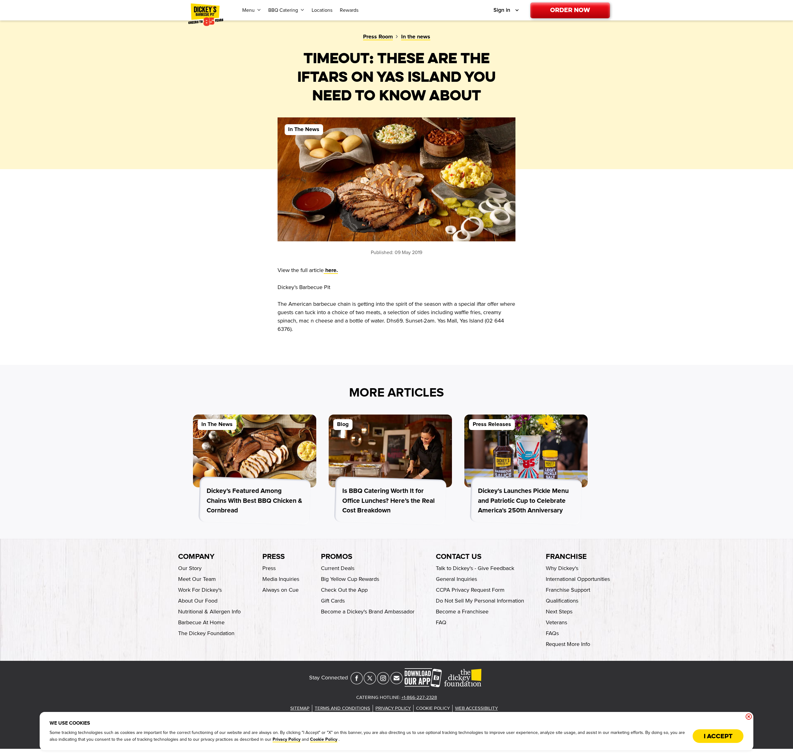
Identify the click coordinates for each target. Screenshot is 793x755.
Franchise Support (568, 589)
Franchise (566, 556)
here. (331, 270)
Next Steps (559, 611)
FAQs (552, 633)
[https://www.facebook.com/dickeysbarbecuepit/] (356, 682)
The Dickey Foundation (206, 633)
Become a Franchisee (462, 611)
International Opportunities (578, 579)
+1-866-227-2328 (419, 697)
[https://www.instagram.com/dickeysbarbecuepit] (383, 682)
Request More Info (568, 644)
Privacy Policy (286, 739)
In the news (415, 37)
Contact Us (458, 556)
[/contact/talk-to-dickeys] (396, 682)
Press (273, 556)
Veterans (556, 622)
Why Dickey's (562, 568)
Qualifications (562, 600)
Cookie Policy (323, 739)
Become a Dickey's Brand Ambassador (367, 611)
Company (196, 556)
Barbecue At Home (201, 622)
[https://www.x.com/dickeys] (370, 682)
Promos (336, 556)
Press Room (378, 37)
